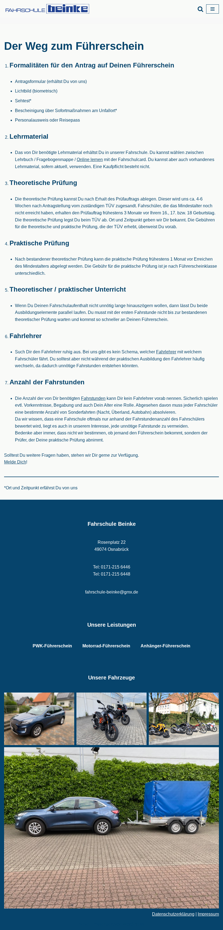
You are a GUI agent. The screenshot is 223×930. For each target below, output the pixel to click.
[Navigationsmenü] (212, 9)
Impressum (208, 914)
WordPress (133, 924)
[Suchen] (200, 9)
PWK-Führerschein (52, 646)
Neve (84, 924)
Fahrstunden (93, 398)
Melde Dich (15, 462)
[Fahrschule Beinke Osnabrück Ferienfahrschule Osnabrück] (49, 9)
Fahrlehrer (166, 352)
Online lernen (90, 159)
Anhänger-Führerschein (165, 646)
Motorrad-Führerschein (106, 646)
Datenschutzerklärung (173, 914)
